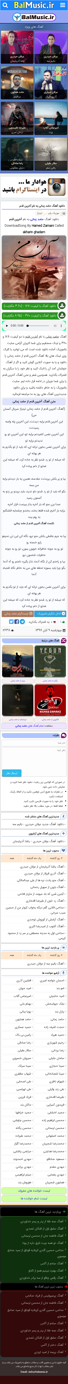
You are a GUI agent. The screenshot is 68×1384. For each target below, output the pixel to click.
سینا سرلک (24, 1066)
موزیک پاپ (53, 213)
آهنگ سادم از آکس (51, 1263)
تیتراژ (39, 213)
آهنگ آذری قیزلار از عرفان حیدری (44, 873)
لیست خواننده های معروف (34, 1190)
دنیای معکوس (17, 168)
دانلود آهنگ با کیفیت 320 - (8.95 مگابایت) (29, 315)
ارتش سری (17, 132)
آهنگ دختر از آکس (52, 1345)
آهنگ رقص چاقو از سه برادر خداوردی (41, 1278)
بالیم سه (51, 61)
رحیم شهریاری (55, 1042)
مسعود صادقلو (55, 1159)
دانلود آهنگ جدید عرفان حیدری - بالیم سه (38, 824)
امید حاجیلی (56, 996)
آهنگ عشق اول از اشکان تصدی (44, 1228)
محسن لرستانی (55, 1128)
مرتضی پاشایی (22, 1151)
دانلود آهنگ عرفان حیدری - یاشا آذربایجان (38, 841)
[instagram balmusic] (34, 196)
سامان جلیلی (56, 1058)
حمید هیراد (57, 1035)
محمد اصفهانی (55, 1136)
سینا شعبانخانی (54, 1073)
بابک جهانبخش (55, 1004)
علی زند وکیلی (56, 1089)
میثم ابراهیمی (23, 1174)
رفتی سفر (51, 168)
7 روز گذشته (56, 858)
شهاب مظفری (23, 1073)
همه (12, 858)
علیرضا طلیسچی (17, 128)
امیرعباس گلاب (51, 128)
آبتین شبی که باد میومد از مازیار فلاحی (41, 894)
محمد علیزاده (23, 1136)
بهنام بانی (25, 1004)
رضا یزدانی (57, 1050)
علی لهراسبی (23, 1089)
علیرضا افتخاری (55, 1097)
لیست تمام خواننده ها (34, 1198)
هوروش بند (24, 1182)
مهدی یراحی (23, 1167)
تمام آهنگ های (29, 726)
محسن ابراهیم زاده (53, 1120)
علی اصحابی (23, 1081)
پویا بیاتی (25, 1011)
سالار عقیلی (51, 163)
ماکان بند (25, 1104)
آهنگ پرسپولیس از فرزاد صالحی (44, 1295)
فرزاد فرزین (25, 1097)
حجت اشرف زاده (54, 1027)
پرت (51, 132)
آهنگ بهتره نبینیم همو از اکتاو (46, 1270)
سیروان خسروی (21, 1058)
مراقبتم (17, 97)
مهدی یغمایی (56, 1174)
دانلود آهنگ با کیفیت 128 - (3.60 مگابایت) (30, 306)
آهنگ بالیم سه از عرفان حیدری (45, 963)
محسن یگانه (23, 1128)
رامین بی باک (23, 1035)
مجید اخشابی (56, 1112)
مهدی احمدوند (22, 1159)
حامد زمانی (37, 219)
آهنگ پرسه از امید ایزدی (48, 1352)
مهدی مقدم (57, 1167)
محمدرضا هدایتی (53, 1151)
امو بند (60, 988)
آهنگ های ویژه (34, 27)
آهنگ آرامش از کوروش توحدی (45, 919)
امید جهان (25, 988)
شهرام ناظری (56, 1081)
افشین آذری (23, 980)
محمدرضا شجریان (53, 1143)
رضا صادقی (17, 163)
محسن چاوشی (22, 1120)
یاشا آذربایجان (17, 61)
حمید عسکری (23, 1027)
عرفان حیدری (51, 56)
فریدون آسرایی (55, 1104)
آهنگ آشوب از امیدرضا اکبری (46, 926)
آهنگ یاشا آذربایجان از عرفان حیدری (42, 866)
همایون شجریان (54, 1182)
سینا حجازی (56, 1066)
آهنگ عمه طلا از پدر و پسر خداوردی (41, 1221)
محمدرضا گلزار (22, 1143)
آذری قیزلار (50, 97)
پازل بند (59, 1011)
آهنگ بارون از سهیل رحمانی (47, 887)
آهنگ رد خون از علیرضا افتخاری (45, 900)
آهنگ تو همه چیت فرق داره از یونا (42, 1243)
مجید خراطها (23, 1112)
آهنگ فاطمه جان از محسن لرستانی (42, 1236)
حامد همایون (17, 92)
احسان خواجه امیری (52, 980)
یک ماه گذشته (34, 858)
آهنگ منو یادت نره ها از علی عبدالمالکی (40, 880)
